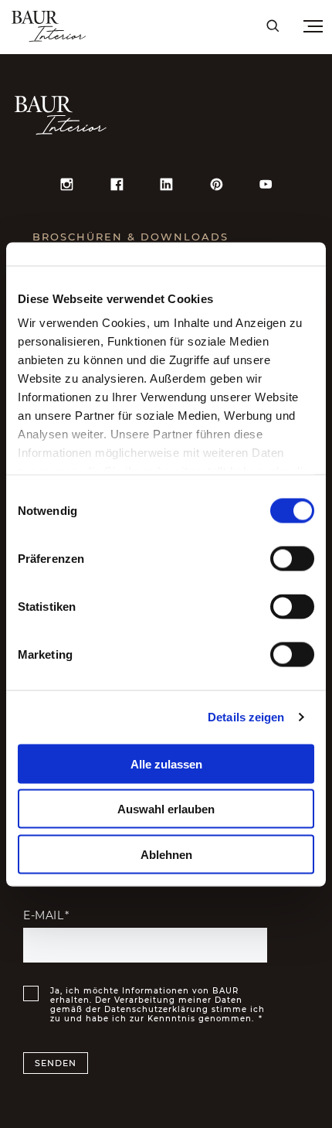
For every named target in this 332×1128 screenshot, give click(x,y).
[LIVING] (124, 25)
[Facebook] (116, 184)
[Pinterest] (216, 184)
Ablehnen (166, 853)
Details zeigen (246, 717)
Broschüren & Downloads (130, 236)
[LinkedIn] (166, 184)
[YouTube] (265, 184)
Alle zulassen (166, 763)
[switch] (292, 558)
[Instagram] (66, 184)
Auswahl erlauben (166, 809)
